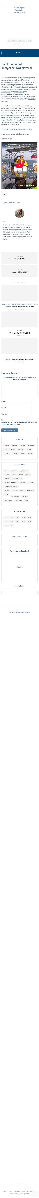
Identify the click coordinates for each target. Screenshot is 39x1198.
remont (7, 471)
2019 (6, 521)
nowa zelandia (17, 479)
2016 (23, 521)
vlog (26, 500)
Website (4, 414)
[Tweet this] (31, 203)
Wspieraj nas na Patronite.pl (19, 40)
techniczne (18, 500)
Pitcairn (7, 479)
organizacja (15, 496)
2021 (23, 517)
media (6, 494)
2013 (11, 525)
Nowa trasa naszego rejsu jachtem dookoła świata (19, 307)
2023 (11, 517)
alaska (14, 475)
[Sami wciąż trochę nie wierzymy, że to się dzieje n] (29, 703)
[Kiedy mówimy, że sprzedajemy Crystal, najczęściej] (3, 746)
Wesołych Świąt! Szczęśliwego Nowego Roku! (19, 359)
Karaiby (20, 449)
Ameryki (8, 304)
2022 (17, 517)
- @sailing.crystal (19, 28)
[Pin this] (36, 203)
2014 (6, 525)
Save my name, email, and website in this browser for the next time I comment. (19, 423)
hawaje (31, 483)
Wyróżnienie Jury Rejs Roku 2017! (19, 333)
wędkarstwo (24, 471)
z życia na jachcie (24, 475)
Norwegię (27, 89)
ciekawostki (30, 490)
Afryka (4, 304)
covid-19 (22, 483)
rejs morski (8, 500)
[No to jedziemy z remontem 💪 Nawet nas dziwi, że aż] (10, 749)
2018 (11, 521)
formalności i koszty (11, 486)
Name (3, 401)
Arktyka (14, 304)
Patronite (25, 496)
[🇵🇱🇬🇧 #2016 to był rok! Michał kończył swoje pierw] (35, 897)
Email (3, 408)
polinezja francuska (11, 483)
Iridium (30, 453)
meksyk (14, 471)
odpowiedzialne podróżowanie (14, 490)
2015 (29, 521)
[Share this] (29, 203)
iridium (7, 475)
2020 (29, 517)
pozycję (29, 129)
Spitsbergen (18, 92)
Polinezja (8, 453)
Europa (30, 304)
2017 (4, 194)
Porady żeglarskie (19, 453)
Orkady (13, 89)
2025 (6, 517)
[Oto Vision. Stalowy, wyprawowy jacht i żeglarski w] (23, 759)
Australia (20, 304)
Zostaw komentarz (9, 203)
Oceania (35, 304)
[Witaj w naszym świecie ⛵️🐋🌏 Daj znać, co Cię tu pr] (16, 647)
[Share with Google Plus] (34, 203)
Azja (25, 304)
